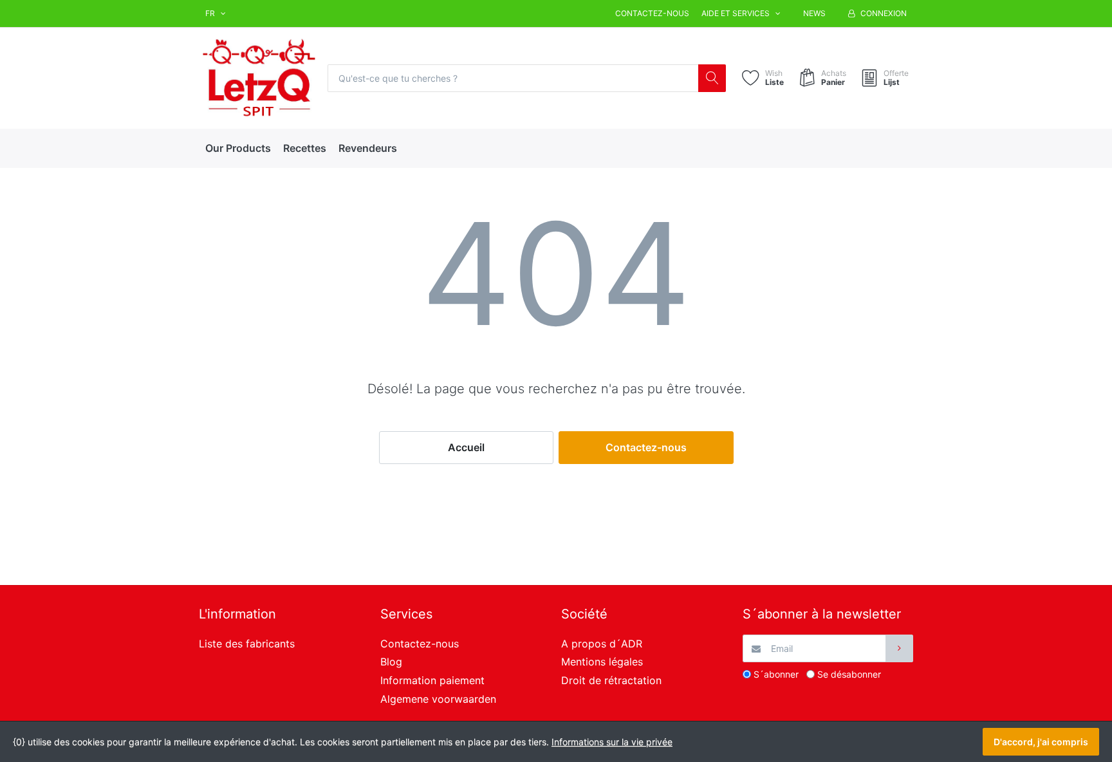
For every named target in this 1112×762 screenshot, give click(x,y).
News (814, 13)
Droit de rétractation (611, 680)
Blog (391, 661)
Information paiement (432, 680)
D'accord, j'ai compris (1041, 741)
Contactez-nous (652, 13)
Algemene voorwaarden (438, 698)
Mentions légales (602, 661)
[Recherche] (712, 78)
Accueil (466, 447)
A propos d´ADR (601, 643)
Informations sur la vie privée (611, 741)
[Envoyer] (899, 648)
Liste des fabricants (247, 643)
